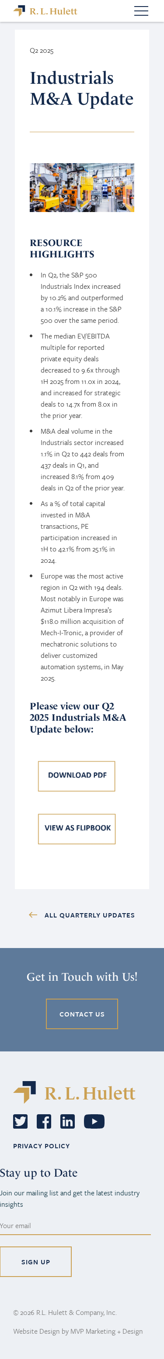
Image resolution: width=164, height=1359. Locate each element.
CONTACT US (82, 1014)
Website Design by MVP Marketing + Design (78, 1331)
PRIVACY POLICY (41, 1145)
